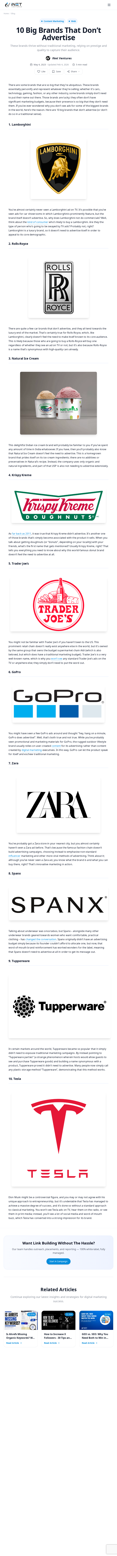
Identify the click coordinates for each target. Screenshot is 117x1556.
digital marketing (32, 750)
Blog (13, 13)
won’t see (56, 658)
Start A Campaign (58, 1261)
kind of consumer (37, 222)
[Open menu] (109, 5)
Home (6, 13)
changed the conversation (40, 939)
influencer (14, 856)
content (56, 746)
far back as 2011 (21, 533)
